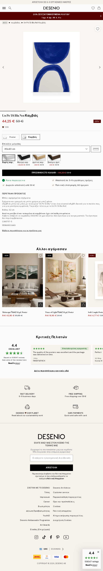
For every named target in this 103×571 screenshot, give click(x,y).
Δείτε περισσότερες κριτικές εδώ (51, 371)
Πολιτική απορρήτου (62, 511)
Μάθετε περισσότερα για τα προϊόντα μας (22, 230)
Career (47, 502)
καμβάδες (15, 23)
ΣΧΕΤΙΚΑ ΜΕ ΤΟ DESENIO (38, 488)
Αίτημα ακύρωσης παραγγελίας (68, 516)
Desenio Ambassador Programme (35, 520)
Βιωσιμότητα (44, 506)
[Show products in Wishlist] (93, 8)
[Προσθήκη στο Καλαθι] (40, 304)
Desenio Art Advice (61, 488)
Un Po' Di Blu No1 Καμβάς (35, 23)
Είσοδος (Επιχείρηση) (40, 529)
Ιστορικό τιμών (8, 225)
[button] (96, 149)
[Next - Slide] (100, 67)
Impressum (45, 497)
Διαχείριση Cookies (62, 520)
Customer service (61, 492)
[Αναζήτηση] (10, 8)
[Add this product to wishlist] (97, 28)
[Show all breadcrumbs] (5, 22)
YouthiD (46, 516)
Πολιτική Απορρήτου (55, 479)
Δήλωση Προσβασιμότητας (38, 511)
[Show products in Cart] (99, 8)
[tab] (13, 110)
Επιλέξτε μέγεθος (11, 144)
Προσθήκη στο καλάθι (51, 172)
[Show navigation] (4, 8)
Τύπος (47, 492)
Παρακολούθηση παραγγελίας (67, 497)
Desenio (59, 563)
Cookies (56, 506)
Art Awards (45, 525)
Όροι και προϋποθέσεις (64, 502)
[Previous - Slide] (3, 67)
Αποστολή (51, 467)
